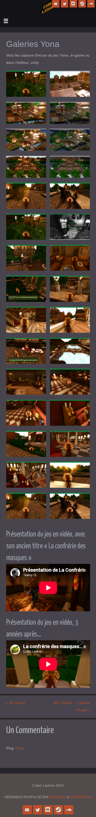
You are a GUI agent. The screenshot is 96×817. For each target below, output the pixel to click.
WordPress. (81, 797)
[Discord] (73, 4)
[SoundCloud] (91, 4)
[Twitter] (64, 4)
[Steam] (82, 4)
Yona (20, 748)
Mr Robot (15, 703)
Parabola (57, 797)
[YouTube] (55, 4)
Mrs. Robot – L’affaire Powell (72, 706)
